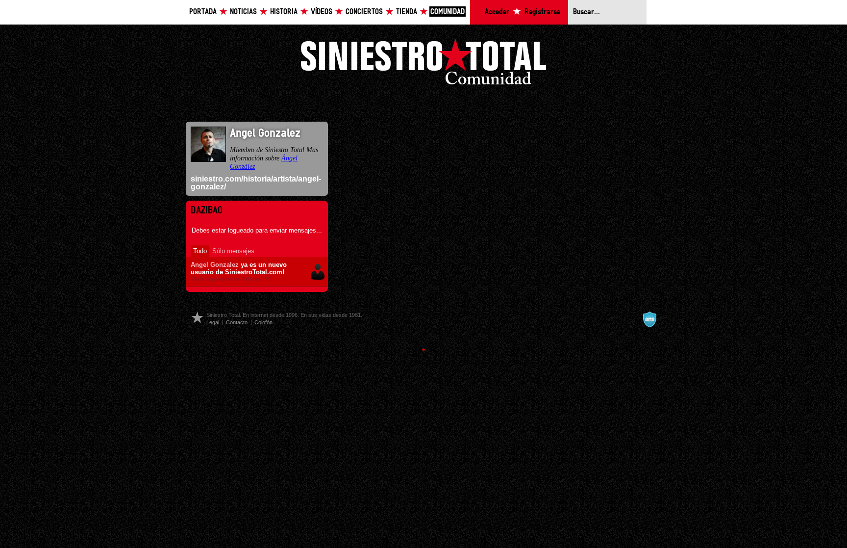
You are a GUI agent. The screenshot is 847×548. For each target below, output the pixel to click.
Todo (200, 251)
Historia (284, 12)
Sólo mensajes (233, 251)
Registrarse (542, 12)
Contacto (237, 322)
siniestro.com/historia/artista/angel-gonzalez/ (256, 183)
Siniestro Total (423, 64)
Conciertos (364, 12)
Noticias (243, 12)
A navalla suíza (649, 319)
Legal (212, 322)
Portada (203, 12)
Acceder (497, 12)
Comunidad (447, 12)
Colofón (263, 322)
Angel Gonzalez (215, 264)
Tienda (406, 12)
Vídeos (321, 12)
